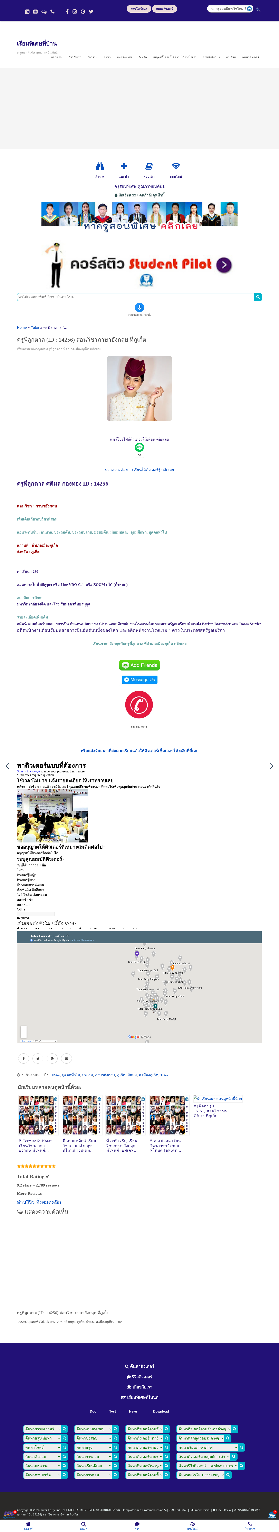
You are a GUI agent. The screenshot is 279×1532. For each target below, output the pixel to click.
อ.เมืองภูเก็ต (148, 1075)
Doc (93, 1411)
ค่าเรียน (231, 57)
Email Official (201, 1510)
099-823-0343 (178, 1510)
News (133, 1411)
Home (22, 327)
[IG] (75, 11)
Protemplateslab (152, 1510)
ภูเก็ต (121, 1075)
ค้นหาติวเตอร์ (250, 57)
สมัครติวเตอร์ (164, 8)
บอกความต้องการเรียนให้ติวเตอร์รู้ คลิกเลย (139, 470)
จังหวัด (142, 57)
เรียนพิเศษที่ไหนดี (142, 1397)
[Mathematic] (124, 166)
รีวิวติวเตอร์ (141, 1377)
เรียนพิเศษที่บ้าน (37, 43)
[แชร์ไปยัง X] (38, 1059)
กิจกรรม (92, 57)
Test (112, 1411)
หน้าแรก (56, 57)
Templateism (131, 1510)
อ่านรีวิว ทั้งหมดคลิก (39, 1202)
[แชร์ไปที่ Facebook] (23, 1059)
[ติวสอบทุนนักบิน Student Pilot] (139, 287)
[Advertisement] (139, 108)
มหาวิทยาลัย (124, 57)
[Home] (27, 11)
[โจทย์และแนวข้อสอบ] (272, 1515)
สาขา (107, 57)
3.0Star (54, 1075)
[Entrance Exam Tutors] (149, 166)
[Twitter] (91, 11)
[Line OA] (44, 11)
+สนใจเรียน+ (139, 8)
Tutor (35, 327)
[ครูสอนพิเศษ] (139, 234)
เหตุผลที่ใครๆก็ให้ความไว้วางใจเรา (174, 57)
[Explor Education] (100, 166)
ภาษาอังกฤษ (105, 1075)
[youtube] (35, 11)
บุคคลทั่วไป (71, 1075)
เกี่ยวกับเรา (74, 57)
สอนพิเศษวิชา (211, 57)
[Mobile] (52, 11)
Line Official (223, 1510)
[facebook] (67, 11)
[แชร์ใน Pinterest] (52, 1059)
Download (161, 1411)
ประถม (87, 1075)
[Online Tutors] (176, 166)
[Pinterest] (83, 11)
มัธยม (132, 1075)
